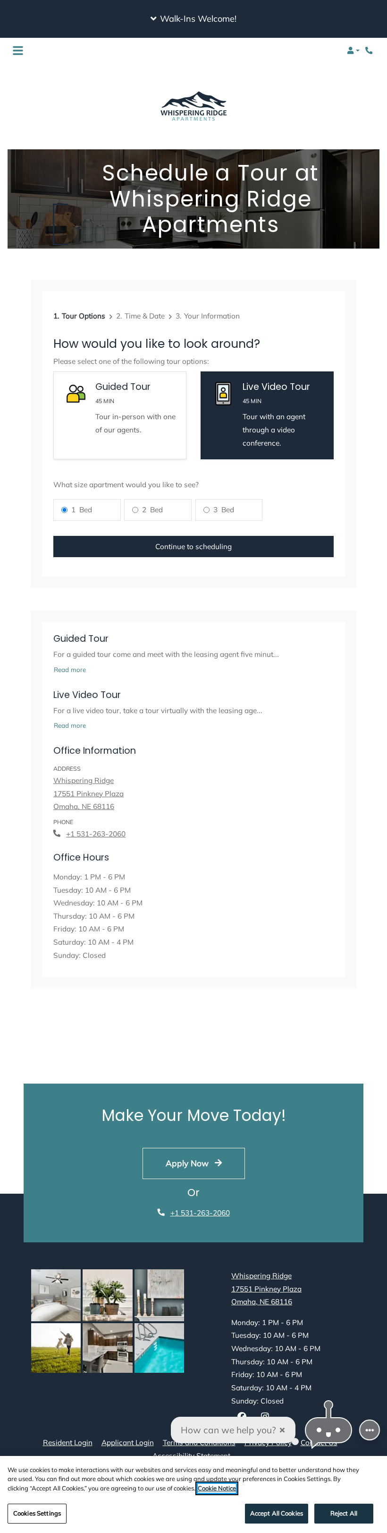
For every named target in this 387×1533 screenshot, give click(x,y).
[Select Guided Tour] (120, 415)
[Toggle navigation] (18, 51)
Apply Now (188, 1163)
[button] (193, 19)
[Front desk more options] (369, 1430)
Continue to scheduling (193, 546)
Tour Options (83, 315)
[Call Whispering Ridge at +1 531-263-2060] (370, 51)
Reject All (343, 1513)
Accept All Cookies (276, 1513)
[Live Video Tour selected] (267, 415)
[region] (193, 1494)
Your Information (212, 315)
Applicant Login (127, 1442)
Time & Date (145, 315)
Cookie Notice (217, 1488)
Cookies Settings (37, 1513)
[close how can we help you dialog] (282, 1430)
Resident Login (68, 1442)
